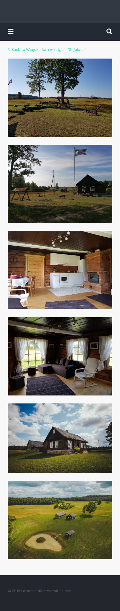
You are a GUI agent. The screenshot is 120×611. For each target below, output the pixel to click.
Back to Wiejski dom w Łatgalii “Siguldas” (48, 49)
